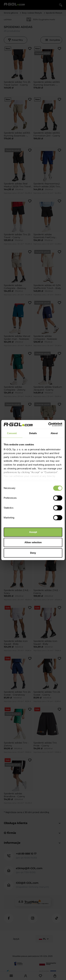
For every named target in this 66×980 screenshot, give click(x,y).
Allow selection (33, 542)
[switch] (57, 497)
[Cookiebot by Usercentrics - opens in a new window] (48, 424)
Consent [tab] (12, 433)
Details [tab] (33, 433)
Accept (33, 532)
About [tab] (54, 433)
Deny (33, 552)
